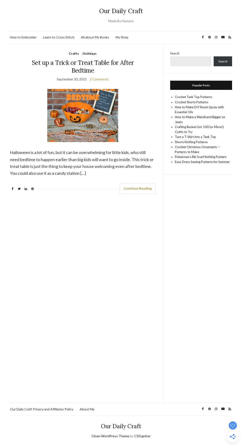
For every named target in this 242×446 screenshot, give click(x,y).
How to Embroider (23, 37)
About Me (87, 409)
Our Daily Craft (121, 11)
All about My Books (95, 37)
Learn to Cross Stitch (58, 37)
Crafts (74, 53)
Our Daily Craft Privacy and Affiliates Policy (41, 409)
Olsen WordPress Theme (110, 436)
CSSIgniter (142, 436)
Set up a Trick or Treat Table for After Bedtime (83, 66)
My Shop (122, 37)
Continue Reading (138, 188)
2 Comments (99, 79)
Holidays (90, 53)
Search (174, 53)
